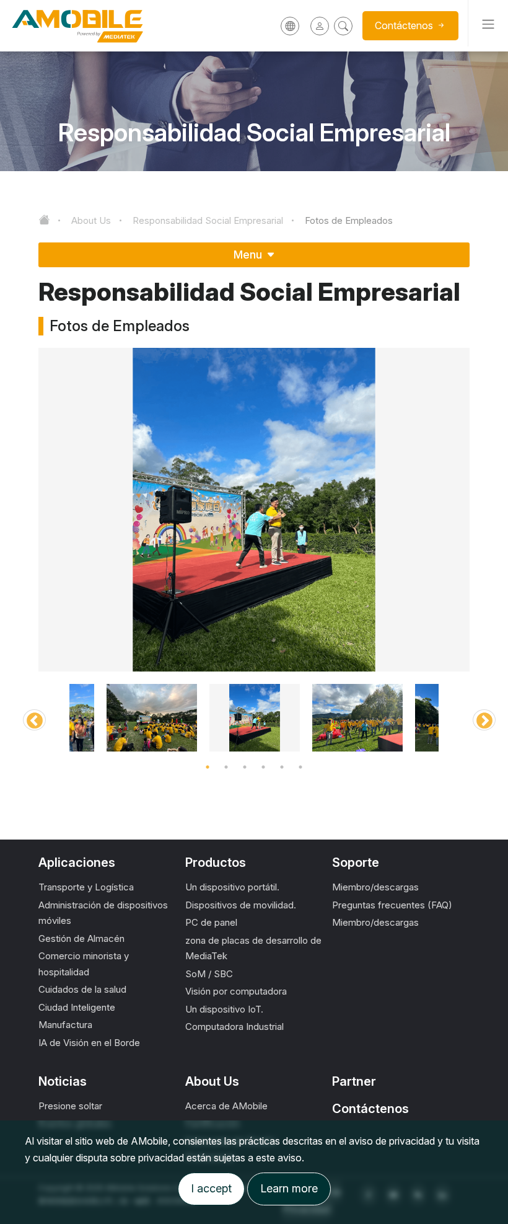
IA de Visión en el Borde (89, 1043)
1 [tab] (207, 767)
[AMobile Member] (319, 26)
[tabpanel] (254, 718)
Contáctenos (370, 1108)
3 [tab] (245, 767)
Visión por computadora (236, 991)
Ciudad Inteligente (76, 1007)
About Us (91, 220)
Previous (29, 718)
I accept (211, 1188)
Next (479, 718)
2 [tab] (226, 767)
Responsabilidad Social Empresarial (208, 220)
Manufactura (65, 1025)
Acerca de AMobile (226, 1106)
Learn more (289, 1188)
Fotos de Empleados (349, 220)
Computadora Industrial (234, 1026)
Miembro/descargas (375, 887)
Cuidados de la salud (82, 989)
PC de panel (211, 922)
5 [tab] (282, 767)
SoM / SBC (209, 974)
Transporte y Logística (86, 887)
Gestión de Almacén (81, 938)
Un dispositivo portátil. (232, 887)
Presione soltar (70, 1106)
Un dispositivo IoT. (224, 1009)
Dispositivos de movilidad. (240, 905)
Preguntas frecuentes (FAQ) (392, 905)
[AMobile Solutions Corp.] (93, 25)
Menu (249, 254)
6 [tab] (300, 767)
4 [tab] (263, 767)
